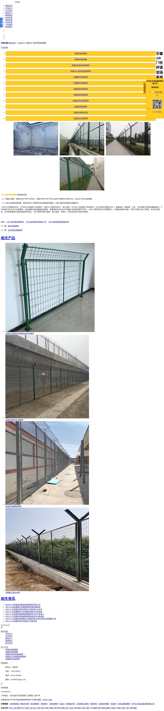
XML (50, 700)
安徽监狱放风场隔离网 (81, 65)
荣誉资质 (8, 20)
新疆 (103, 708)
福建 (95, 708)
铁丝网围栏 (34, 704)
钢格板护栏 (70, 704)
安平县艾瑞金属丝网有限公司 (143, 704)
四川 (43, 708)
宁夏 (131, 708)
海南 (47, 708)
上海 (75, 708)
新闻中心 (8, 13)
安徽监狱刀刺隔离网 (81, 101)
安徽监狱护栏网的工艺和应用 (21, 621)
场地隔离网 (53, 704)
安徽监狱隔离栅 (80, 59)
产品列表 (4, 47)
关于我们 (8, 10)
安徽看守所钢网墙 (81, 83)
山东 (15, 708)
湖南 (63, 708)
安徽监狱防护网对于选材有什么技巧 (23, 609)
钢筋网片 (93, 704)
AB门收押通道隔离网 (15, 222)
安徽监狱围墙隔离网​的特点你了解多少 (24, 614)
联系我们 (8, 27)
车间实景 (8, 22)
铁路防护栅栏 (104, 704)
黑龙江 (114, 708)
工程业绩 (8, 24)
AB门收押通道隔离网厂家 (36, 222)
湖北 (39, 708)
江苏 (31, 708)
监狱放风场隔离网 (15, 230)
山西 (87, 708)
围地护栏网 (24, 704)
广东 (91, 708)
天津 (71, 708)
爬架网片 (44, 704)
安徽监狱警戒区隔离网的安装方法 (22, 605)
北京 (67, 708)
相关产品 (8, 238)
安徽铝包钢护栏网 (81, 112)
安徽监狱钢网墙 (80, 53)
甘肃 (99, 708)
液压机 (62, 704)
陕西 (19, 708)
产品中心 (8, 8)
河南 (83, 708)
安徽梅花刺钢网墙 (81, 95)
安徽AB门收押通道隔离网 (80, 71)
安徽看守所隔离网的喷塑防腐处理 (22, 607)
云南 (123, 708)
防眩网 (113, 704)
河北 (11, 708)
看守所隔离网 (13, 226)
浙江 (35, 708)
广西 (127, 708)
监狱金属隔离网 (123, 704)
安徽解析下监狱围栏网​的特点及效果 (23, 612)
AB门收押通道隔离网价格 (58, 222)
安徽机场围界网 (80, 107)
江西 (55, 708)
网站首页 (8, 6)
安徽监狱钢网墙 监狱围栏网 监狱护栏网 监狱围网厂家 (30, 619)
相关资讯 (8, 599)
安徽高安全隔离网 (81, 118)
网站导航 (4, 631)
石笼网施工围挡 (82, 704)
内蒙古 (108, 708)
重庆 (79, 708)
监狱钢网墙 (14, 704)
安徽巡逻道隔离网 (81, 89)
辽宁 (23, 708)
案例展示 (8, 15)
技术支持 (8, 17)
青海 (119, 708)
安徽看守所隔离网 (81, 77)
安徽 (51, 708)
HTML (45, 700)
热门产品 (4, 647)
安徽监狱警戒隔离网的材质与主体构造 (24, 616)
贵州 (59, 708)
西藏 (135, 708)
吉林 (27, 708)
